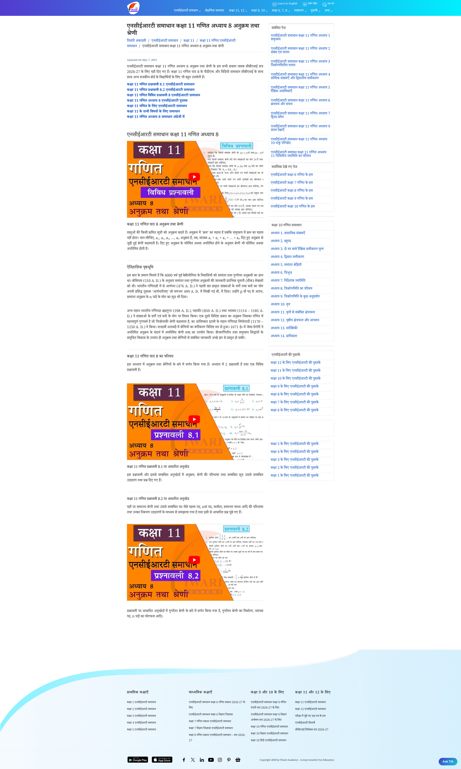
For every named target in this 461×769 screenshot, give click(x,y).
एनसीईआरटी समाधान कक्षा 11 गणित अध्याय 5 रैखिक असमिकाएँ (300, 90)
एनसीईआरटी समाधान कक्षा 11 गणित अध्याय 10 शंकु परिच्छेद (299, 141)
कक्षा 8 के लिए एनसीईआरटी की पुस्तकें (295, 395)
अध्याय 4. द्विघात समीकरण (287, 257)
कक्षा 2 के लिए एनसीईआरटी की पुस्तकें (295, 468)
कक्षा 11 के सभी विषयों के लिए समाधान (153, 112)
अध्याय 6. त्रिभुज (281, 273)
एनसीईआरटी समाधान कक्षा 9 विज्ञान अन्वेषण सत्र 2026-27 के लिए (269, 718)
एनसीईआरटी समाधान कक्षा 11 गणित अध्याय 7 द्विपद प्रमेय (300, 115)
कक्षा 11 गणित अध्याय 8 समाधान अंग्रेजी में (156, 117)
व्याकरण (299, 11)
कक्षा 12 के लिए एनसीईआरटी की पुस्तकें (296, 363)
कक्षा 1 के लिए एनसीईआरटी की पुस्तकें (295, 476)
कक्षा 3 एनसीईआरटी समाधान (141, 716)
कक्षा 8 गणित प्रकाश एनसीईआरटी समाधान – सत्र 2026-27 (217, 738)
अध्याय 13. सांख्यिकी (284, 329)
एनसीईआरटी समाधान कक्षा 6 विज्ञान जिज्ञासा (211, 715)
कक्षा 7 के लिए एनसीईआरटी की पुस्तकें (295, 403)
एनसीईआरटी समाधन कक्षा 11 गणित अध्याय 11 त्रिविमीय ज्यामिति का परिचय (298, 154)
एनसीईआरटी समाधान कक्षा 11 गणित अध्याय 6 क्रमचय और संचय (300, 102)
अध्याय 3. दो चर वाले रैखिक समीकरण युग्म (297, 249)
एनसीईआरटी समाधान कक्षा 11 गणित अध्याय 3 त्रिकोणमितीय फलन (300, 64)
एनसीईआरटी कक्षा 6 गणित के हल (292, 175)
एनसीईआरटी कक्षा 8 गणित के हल (292, 191)
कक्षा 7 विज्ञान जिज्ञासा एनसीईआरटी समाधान (211, 728)
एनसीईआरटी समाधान (186, 11)
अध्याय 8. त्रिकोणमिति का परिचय (291, 289)
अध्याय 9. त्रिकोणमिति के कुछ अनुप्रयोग (295, 297)
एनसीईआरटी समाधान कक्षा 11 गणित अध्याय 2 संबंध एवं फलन (300, 51)
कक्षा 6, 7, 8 (279, 11)
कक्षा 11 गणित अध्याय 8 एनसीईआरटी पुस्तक (157, 101)
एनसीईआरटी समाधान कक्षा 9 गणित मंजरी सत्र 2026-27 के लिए (268, 705)
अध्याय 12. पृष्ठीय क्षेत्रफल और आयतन (295, 321)
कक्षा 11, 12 (236, 11)
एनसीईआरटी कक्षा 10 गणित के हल (293, 207)
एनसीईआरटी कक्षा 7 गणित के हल (292, 183)
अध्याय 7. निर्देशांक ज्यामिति (288, 281)
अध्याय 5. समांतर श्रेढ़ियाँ (286, 265)
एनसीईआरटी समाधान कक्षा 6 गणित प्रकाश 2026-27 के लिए (217, 705)
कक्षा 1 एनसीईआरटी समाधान (141, 702)
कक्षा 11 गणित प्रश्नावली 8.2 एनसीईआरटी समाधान (160, 90)
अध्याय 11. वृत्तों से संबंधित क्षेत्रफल (293, 313)
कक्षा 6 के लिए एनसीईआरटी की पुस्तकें (295, 411)
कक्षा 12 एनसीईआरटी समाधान (310, 709)
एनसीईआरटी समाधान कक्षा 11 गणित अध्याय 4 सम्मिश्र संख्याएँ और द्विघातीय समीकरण (300, 77)
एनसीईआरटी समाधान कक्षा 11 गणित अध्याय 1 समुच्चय (300, 38)
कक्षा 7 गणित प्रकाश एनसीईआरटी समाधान (210, 721)
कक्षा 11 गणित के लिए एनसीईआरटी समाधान (157, 106)
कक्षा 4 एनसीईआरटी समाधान (141, 723)
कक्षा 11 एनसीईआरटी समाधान (310, 702)
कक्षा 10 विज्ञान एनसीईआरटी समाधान (269, 734)
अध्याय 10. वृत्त (280, 305)
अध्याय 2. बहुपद (281, 242)
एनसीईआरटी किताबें (305, 723)
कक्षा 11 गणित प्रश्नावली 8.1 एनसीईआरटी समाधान (160, 85)
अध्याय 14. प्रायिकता (284, 337)
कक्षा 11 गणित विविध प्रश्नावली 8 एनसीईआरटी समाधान (163, 96)
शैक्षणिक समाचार (214, 11)
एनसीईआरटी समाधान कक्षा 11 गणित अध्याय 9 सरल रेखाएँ (300, 128)
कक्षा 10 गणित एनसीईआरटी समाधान (269, 727)
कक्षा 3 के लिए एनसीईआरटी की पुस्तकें (295, 460)
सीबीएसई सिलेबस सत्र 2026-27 (311, 730)
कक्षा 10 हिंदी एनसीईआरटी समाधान (268, 741)
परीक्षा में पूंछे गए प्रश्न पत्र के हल (310, 716)
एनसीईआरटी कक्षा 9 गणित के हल (292, 199)
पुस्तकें (314, 11)
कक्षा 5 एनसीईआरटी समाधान (141, 730)
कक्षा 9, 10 (258, 11)
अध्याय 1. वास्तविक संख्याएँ (288, 234)
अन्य (327, 11)
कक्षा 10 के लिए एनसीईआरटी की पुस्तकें (296, 379)
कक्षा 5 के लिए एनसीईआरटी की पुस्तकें (295, 444)
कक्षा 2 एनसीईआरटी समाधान (141, 709)
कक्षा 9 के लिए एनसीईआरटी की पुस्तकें (295, 387)
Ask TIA (448, 761)
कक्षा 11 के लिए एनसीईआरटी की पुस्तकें (296, 371)
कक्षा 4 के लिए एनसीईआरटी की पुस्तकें (295, 452)
